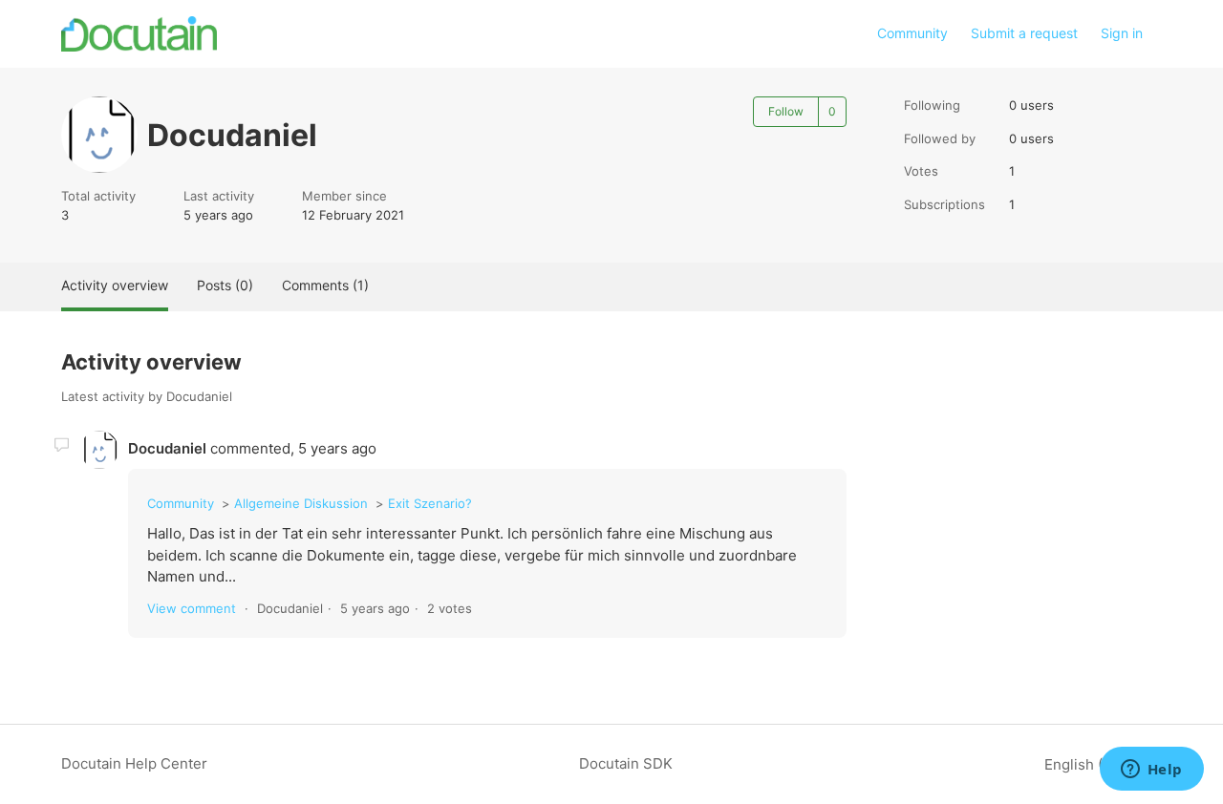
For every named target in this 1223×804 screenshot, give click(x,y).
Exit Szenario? (430, 503)
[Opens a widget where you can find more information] (1151, 770)
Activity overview (114, 285)
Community (912, 33)
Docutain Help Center (134, 763)
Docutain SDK (626, 763)
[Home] (139, 34)
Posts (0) (225, 285)
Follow (786, 111)
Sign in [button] (1122, 33)
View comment (191, 608)
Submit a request (1024, 33)
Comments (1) (325, 285)
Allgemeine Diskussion (301, 503)
